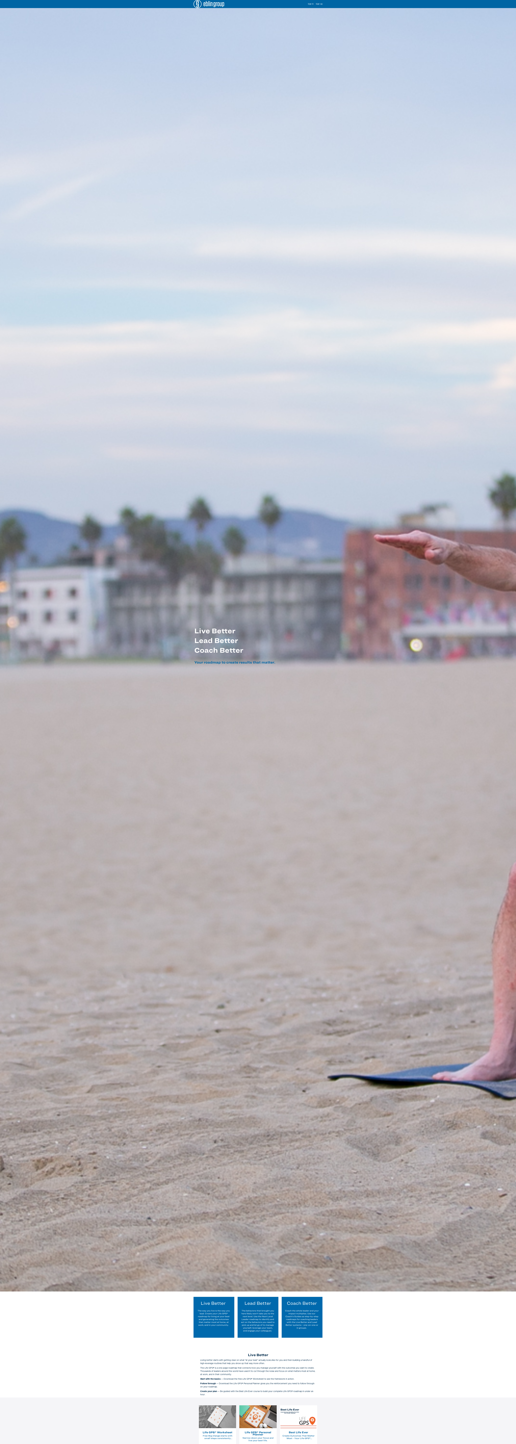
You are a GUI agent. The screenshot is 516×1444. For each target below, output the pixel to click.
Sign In (311, 4)
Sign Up (319, 4)
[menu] (314, 4)
